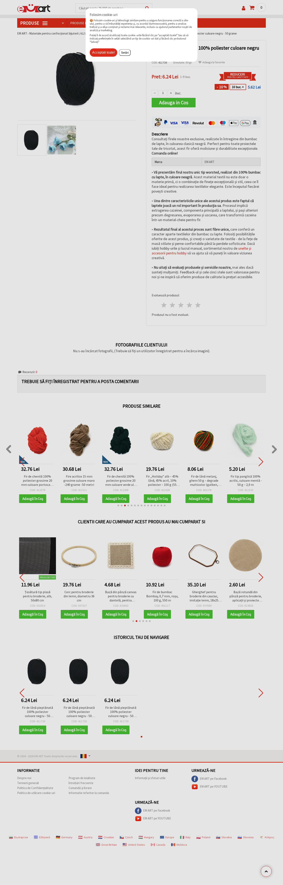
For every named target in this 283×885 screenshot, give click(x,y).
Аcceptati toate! (103, 52)
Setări (125, 52)
